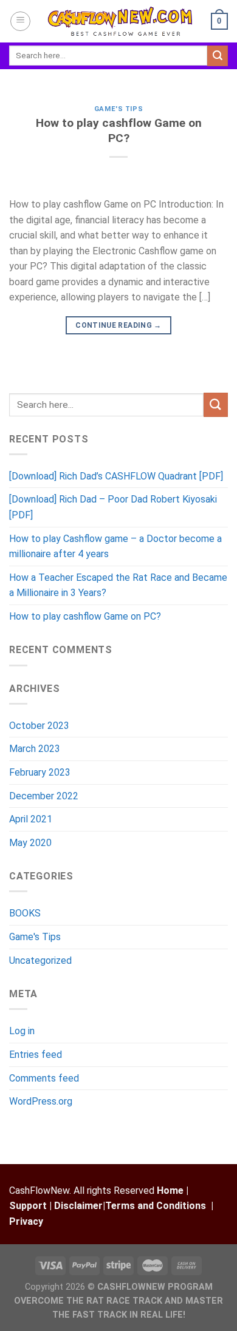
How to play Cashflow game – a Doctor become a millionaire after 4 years (115, 546)
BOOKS (25, 913)
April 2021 (30, 819)
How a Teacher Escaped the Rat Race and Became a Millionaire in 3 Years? (118, 585)
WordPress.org (40, 1101)
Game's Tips (118, 109)
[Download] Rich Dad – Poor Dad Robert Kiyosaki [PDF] (113, 507)
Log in (22, 1031)
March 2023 (34, 748)
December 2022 (43, 796)
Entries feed (35, 1054)
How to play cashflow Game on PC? (119, 130)
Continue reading (118, 325)
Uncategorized (40, 960)
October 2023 (39, 725)
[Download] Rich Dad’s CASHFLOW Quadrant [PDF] (116, 476)
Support (28, 1205)
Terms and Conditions (155, 1205)
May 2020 (30, 842)
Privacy (26, 1221)
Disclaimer (78, 1205)
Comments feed (44, 1078)
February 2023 (39, 772)
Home (170, 1190)
